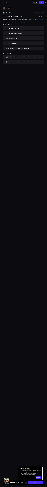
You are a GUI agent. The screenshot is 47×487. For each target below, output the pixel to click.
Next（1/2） (38, 477)
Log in (41, 2)
